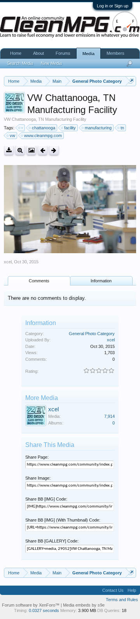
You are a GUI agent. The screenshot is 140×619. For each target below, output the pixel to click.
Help (132, 590)
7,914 (109, 416)
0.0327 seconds (44, 610)
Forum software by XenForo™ (31, 605)
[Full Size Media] (20, 150)
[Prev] (42, 150)
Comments (39, 280)
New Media (51, 63)
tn (122, 127)
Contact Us (113, 590)
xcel (8, 261)
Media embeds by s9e (84, 605)
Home (15, 53)
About (38, 53)
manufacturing (98, 127)
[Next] (54, 150)
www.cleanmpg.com (43, 135)
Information (101, 280)
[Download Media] (9, 150)
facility (70, 127)
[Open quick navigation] (131, 80)
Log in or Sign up (112, 5)
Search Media (20, 63)
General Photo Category (92, 333)
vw (12, 135)
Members (115, 53)
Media (88, 53)
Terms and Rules (122, 599)
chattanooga (43, 127)
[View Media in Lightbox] (31, 150)
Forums (63, 53)
